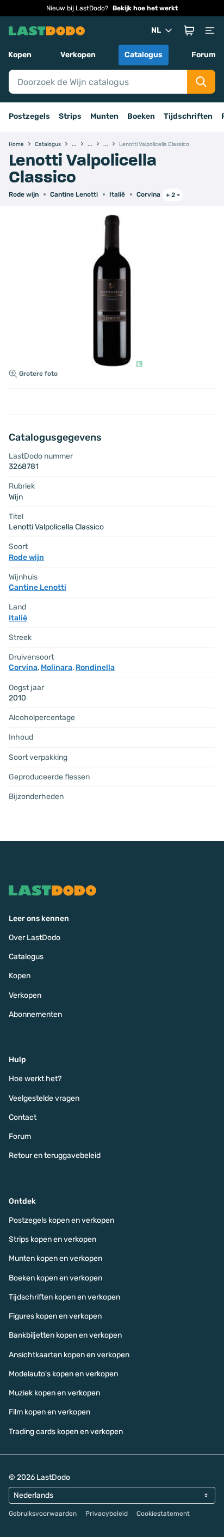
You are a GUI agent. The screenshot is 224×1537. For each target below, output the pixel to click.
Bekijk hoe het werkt (145, 8)
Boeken (141, 116)
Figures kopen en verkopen (55, 1316)
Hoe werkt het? (35, 1078)
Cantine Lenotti (74, 194)
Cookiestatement (163, 1513)
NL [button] (156, 30)
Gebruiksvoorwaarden (43, 1513)
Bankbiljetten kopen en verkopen (65, 1335)
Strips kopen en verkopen (52, 1239)
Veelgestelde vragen (44, 1098)
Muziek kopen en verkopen (54, 1393)
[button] (189, 30)
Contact (22, 1117)
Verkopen (78, 54)
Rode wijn (24, 194)
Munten (104, 116)
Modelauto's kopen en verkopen (63, 1374)
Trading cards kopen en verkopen (66, 1431)
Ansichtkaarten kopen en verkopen (69, 1354)
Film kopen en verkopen (49, 1412)
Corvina (148, 194)
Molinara (56, 667)
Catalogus (144, 54)
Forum (203, 54)
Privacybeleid (106, 1513)
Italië (117, 194)
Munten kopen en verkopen (55, 1258)
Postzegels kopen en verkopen (61, 1220)
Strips (70, 116)
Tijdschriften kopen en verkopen (64, 1297)
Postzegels (29, 116)
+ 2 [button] (170, 195)
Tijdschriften (188, 116)
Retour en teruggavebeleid (55, 1155)
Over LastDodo (34, 937)
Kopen (20, 54)
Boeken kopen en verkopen (55, 1278)
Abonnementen (35, 1014)
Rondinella (95, 667)
